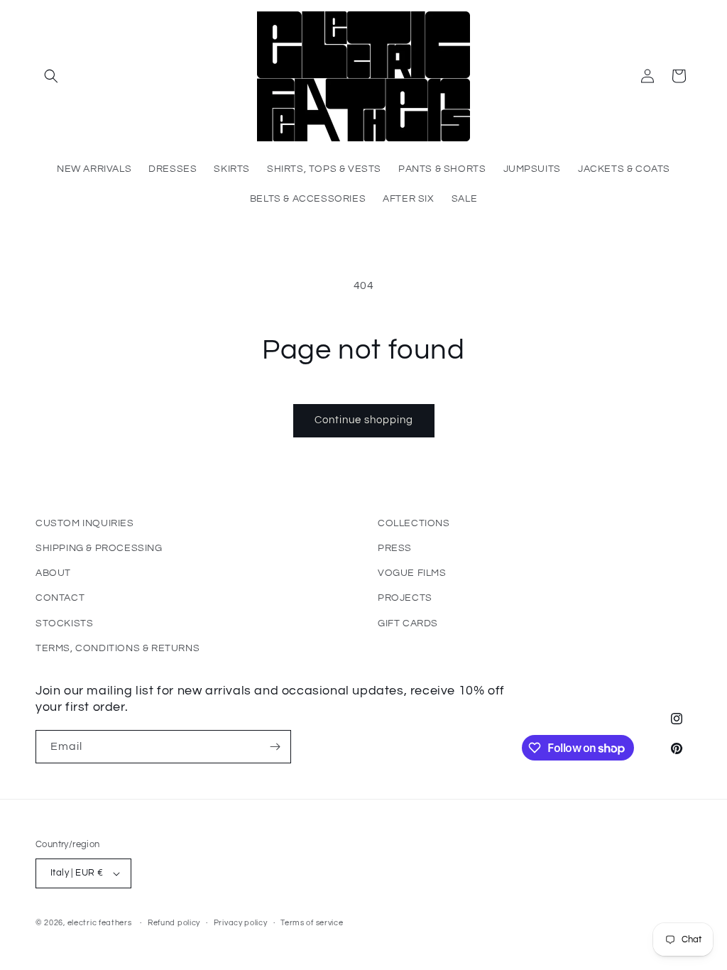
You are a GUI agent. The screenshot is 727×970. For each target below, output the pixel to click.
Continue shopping (364, 420)
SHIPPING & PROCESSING (99, 548)
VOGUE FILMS (412, 573)
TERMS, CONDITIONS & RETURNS (117, 648)
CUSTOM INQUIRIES (84, 523)
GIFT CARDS (408, 623)
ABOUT (53, 573)
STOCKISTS (64, 623)
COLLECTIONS (414, 523)
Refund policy (174, 923)
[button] (51, 76)
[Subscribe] (274, 746)
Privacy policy (241, 923)
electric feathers (99, 923)
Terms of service (311, 923)
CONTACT (59, 598)
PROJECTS (405, 598)
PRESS (395, 548)
